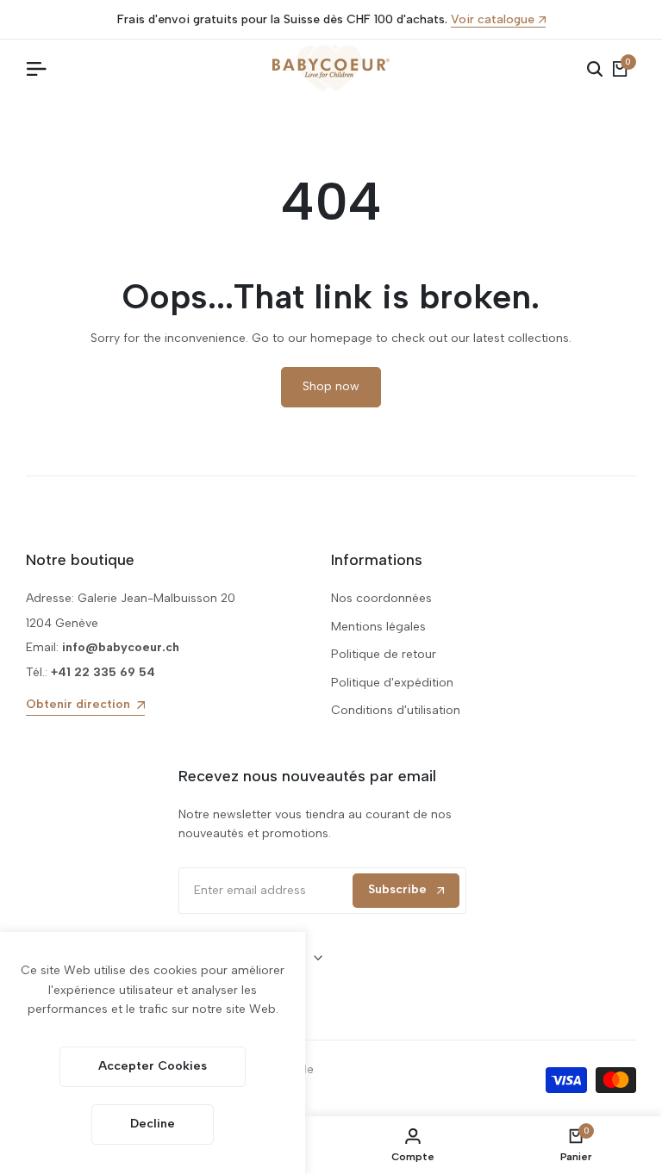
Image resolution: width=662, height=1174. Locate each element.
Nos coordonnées (381, 598)
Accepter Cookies (152, 1066)
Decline (152, 1123)
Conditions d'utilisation (395, 710)
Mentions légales (378, 626)
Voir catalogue (492, 20)
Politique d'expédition (392, 682)
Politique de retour (383, 654)
